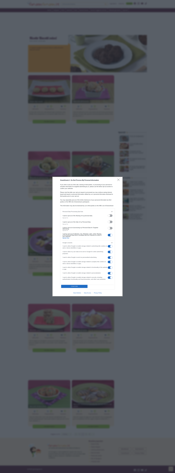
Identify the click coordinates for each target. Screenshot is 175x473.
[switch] (110, 215)
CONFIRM (74, 286)
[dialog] (87, 236)
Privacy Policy (98, 293)
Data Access (87, 293)
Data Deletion (77, 293)
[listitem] (87, 212)
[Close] (119, 180)
